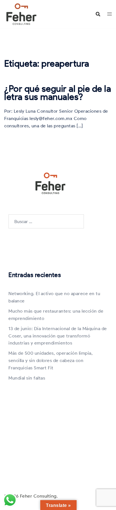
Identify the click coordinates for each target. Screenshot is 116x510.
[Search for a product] (98, 14)
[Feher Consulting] (21, 13)
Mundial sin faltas (26, 378)
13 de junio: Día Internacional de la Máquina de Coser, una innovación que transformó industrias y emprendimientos (57, 336)
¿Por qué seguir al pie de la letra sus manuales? (57, 92)
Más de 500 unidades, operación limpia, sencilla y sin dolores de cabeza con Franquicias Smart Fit (50, 360)
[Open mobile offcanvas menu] (109, 14)
